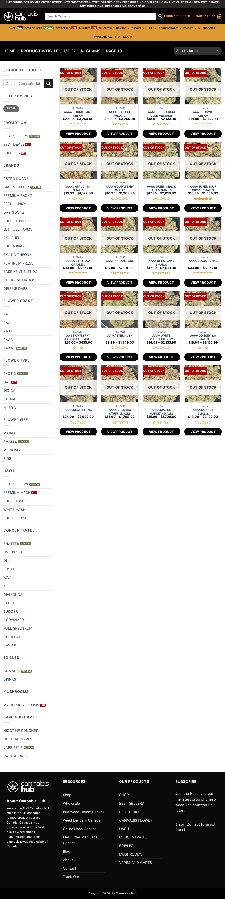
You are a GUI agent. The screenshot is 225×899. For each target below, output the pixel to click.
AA (5, 314)
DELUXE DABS (15, 288)
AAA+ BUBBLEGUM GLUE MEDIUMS (161, 113)
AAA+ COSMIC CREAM (203, 113)
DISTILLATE (13, 637)
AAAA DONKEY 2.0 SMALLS (203, 337)
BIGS (7, 458)
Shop (67, 795)
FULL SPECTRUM (17, 628)
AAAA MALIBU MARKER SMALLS (161, 411)
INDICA (9, 390)
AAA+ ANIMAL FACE (120, 261)
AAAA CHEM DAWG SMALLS (161, 262)
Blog (66, 851)
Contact (69, 868)
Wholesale (71, 803)
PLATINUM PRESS (18, 263)
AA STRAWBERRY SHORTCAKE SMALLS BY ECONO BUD (78, 337)
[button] (177, 16)
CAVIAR (9, 645)
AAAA (8, 339)
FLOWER (137, 28)
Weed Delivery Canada (82, 820)
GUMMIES (11, 671)
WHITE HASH (14, 509)
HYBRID (9, 407)
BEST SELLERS (33, 28)
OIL (6, 560)
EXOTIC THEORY (17, 255)
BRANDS (121, 28)
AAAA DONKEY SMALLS (203, 411)
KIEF (7, 586)
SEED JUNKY (14, 204)
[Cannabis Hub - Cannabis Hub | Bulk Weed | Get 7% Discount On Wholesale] (20, 16)
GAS (7, 382)
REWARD (127, 36)
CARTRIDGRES (15, 756)
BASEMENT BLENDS (20, 271)
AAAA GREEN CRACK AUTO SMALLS (161, 188)
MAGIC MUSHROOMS (21, 705)
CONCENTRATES (169, 28)
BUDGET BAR (14, 501)
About (68, 860)
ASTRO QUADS (16, 178)
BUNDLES (84, 28)
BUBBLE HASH (15, 518)
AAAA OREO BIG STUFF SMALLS (120, 411)
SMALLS (10, 441)
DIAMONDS (12, 594)
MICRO (9, 433)
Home (9, 50)
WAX (7, 577)
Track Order (73, 876)
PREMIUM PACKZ (17, 195)
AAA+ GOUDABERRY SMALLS (120, 188)
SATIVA (9, 399)
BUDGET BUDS (16, 221)
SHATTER (11, 543)
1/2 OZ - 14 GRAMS (82, 50)
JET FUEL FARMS (17, 229)
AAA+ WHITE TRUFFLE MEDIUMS (161, 337)
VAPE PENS (13, 747)
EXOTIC (9, 373)
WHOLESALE (106, 28)
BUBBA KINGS (15, 246)
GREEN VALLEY (16, 187)
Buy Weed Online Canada (84, 812)
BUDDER (10, 611)
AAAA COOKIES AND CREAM (78, 113)
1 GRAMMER (13, 620)
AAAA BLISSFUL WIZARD (120, 113)
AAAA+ (9, 348)
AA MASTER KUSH (119, 335)
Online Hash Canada (79, 829)
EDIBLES (188, 28)
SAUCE (9, 603)
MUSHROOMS (206, 28)
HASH (150, 28)
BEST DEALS (63, 28)
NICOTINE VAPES (17, 739)
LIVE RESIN (12, 552)
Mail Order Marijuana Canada (80, 840)
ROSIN (8, 569)
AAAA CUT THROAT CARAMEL (78, 262)
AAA (7, 323)
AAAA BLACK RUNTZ (203, 261)
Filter (11, 108)
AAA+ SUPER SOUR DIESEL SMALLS (203, 188)
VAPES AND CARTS (105, 36)
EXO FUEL (11, 238)
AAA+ (8, 331)
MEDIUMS (11, 450)
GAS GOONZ (13, 212)
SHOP (12, 28)
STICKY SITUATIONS (20, 280)
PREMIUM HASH (17, 492)
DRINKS (9, 679)
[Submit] (160, 16)
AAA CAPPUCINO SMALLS (78, 188)
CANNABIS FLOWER (135, 820)
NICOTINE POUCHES (20, 730)
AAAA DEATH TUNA (78, 410)
